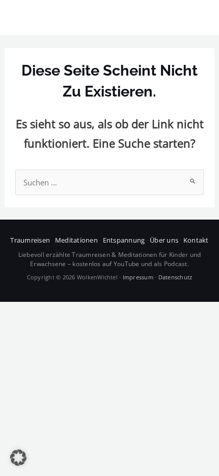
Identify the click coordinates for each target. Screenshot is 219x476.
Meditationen (76, 240)
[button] (18, 457)
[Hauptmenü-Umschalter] (197, 18)
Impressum (138, 277)
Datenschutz (175, 277)
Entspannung (124, 240)
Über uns (164, 240)
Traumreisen (30, 240)
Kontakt (196, 240)
